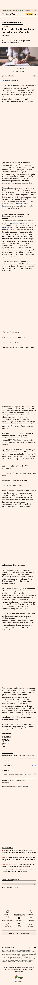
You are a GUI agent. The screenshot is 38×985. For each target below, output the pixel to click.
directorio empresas (30, 920)
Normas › (34, 765)
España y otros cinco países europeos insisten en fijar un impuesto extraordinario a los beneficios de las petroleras (18, 859)
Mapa (23, 969)
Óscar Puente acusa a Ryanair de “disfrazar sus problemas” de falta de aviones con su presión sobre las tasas (19, 852)
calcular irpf (7, 914)
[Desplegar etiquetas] (35, 774)
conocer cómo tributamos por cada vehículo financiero (17, 203)
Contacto (6, 967)
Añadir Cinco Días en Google (11, 80)
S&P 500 (15, 10)
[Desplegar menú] (3, 14)
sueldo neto (30, 914)
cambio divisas (19, 920)
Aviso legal (11, 967)
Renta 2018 (5, 774)
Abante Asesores (19, 69)
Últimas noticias (7, 847)
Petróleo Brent (28, 10)
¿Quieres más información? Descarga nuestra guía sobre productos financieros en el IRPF (6, 741)
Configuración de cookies (27, 967)
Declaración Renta (12, 23)
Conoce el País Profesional (19, 933)
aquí (27, 786)
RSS (26, 969)
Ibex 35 (4, 10)
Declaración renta (14, 774)
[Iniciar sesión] (35, 14)
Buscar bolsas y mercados (10, 879)
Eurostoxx (9, 887)
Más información (5, 782)
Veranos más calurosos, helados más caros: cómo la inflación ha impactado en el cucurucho (19, 870)
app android (30, 926)
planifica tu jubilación (7, 920)
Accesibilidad (18, 969)
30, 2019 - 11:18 (18, 71)
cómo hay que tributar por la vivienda (16, 223)
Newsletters (30, 969)
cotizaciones (8, 926)
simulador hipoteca (19, 914)
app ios (19, 926)
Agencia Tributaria (25, 774)
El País (34, 18)
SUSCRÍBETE (29, 14)
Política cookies (17, 967)
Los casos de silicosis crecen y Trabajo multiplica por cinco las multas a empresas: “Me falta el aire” (19, 865)
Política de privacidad (10, 969)
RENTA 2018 (5, 27)
